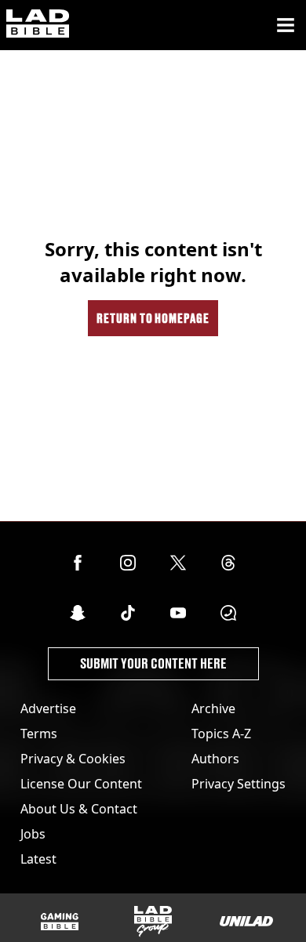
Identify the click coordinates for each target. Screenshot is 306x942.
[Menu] (285, 25)
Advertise (48, 708)
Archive (213, 708)
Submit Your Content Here (153, 663)
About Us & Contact (78, 808)
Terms (38, 733)
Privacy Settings (238, 783)
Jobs (33, 833)
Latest (38, 859)
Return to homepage (153, 317)
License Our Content (81, 783)
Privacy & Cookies (73, 758)
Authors (215, 758)
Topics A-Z (221, 733)
